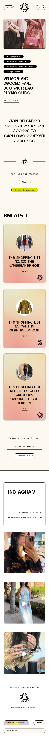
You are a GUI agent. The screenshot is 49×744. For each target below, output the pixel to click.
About (39, 723)
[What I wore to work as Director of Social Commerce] (24, 653)
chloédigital (31, 708)
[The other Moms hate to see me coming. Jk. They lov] (24, 552)
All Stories (11, 101)
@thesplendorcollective (26, 517)
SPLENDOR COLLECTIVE (17, 61)
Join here (24, 141)
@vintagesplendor (30, 512)
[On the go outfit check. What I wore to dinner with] (24, 603)
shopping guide (13, 56)
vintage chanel (13, 71)
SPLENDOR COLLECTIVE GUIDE (20, 66)
